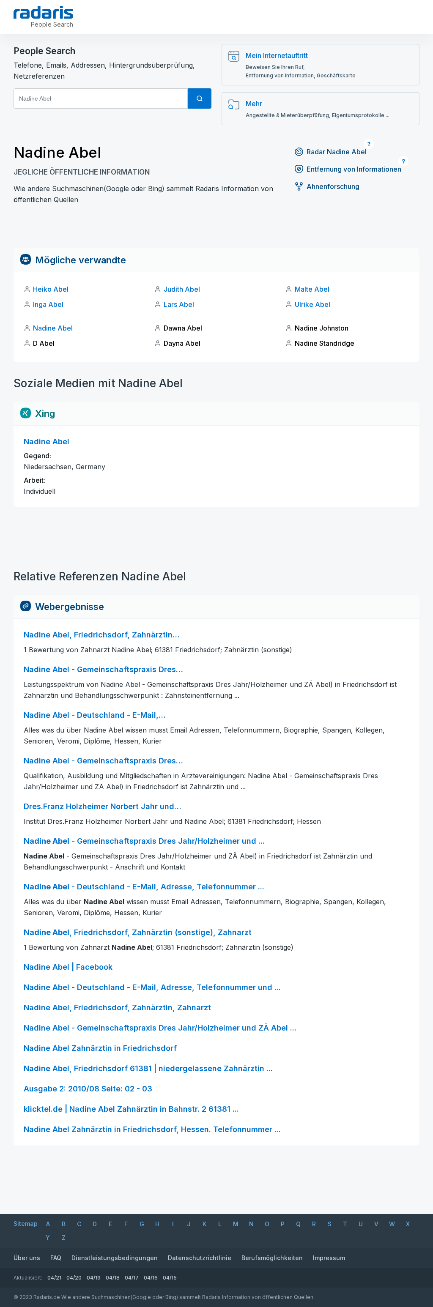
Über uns (27, 1257)
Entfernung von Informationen (354, 169)
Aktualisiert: (28, 1277)
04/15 (170, 1277)
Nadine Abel (53, 328)
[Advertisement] (216, 229)
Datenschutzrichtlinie (199, 1257)
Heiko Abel (51, 289)
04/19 (94, 1277)
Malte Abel (312, 289)
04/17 (132, 1277)
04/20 (74, 1277)
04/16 (151, 1277)
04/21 (54, 1277)
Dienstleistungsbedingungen (114, 1257)
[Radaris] (43, 12)
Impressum (329, 1257)
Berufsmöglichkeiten (272, 1257)
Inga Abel (48, 304)
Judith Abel (182, 289)
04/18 (113, 1277)
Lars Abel (179, 304)
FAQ (55, 1257)
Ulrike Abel (312, 304)
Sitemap (26, 1223)
